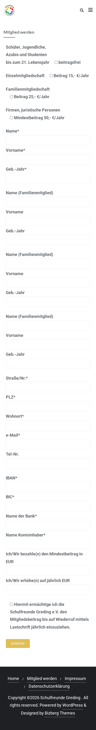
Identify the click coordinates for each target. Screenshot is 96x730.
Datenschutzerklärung (49, 686)
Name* (12, 131)
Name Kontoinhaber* (25, 534)
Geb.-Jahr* (16, 169)
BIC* (10, 496)
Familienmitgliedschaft (28, 93)
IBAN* (11, 477)
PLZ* (10, 397)
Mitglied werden (42, 678)
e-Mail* (13, 435)
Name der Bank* (21, 516)
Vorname (14, 211)
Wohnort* (15, 416)
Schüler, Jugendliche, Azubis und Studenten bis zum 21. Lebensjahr (43, 55)
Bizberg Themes (60, 713)
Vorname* (15, 150)
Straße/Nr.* (17, 378)
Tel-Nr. (12, 454)
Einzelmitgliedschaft (47, 75)
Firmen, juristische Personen (35, 114)
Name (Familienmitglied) (29, 192)
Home (13, 678)
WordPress (72, 705)
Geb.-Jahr (15, 230)
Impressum (75, 678)
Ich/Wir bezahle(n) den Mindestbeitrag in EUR (44, 557)
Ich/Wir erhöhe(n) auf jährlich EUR (38, 580)
